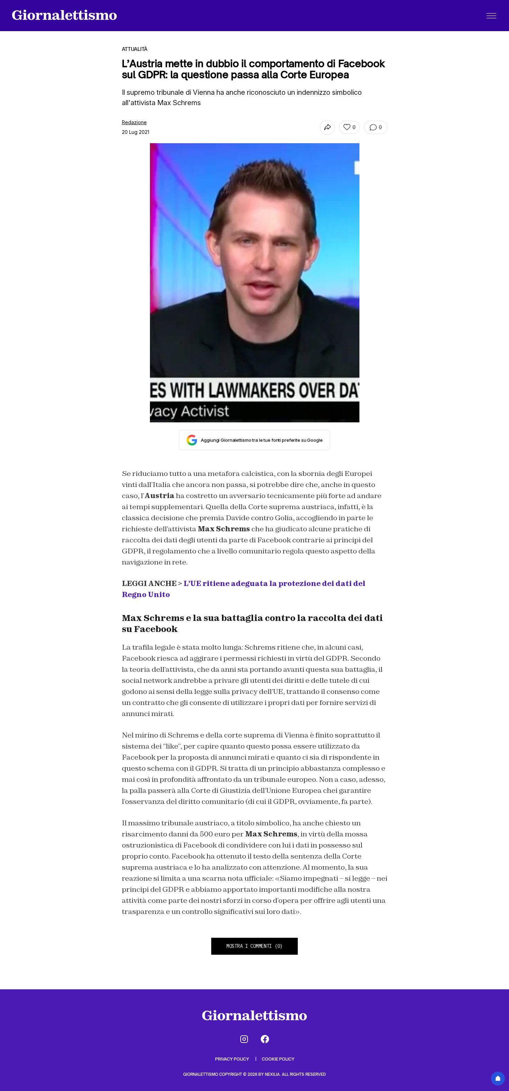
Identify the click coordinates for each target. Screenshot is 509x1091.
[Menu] (491, 15)
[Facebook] (265, 1039)
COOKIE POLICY (278, 1059)
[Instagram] (244, 1039)
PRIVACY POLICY (232, 1059)
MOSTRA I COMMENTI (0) (254, 946)
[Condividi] (327, 127)
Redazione (134, 122)
